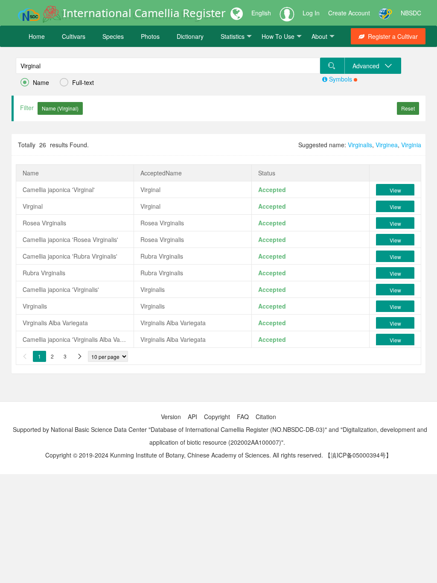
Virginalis (360, 144)
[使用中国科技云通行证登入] (385, 13)
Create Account (349, 13)
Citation (266, 416)
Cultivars (73, 36)
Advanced (369, 65)
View (395, 190)
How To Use (278, 36)
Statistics (233, 36)
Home (37, 36)
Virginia (411, 144)
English (261, 13)
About (319, 36)
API (192, 416)
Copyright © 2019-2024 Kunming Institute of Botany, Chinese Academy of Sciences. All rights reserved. (184, 455)
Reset (408, 108)
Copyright (217, 416)
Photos (150, 36)
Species (113, 36)
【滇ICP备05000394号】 (358, 455)
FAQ (243, 416)
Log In (311, 13)
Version (171, 416)
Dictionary (190, 36)
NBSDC (411, 13)
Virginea (387, 144)
